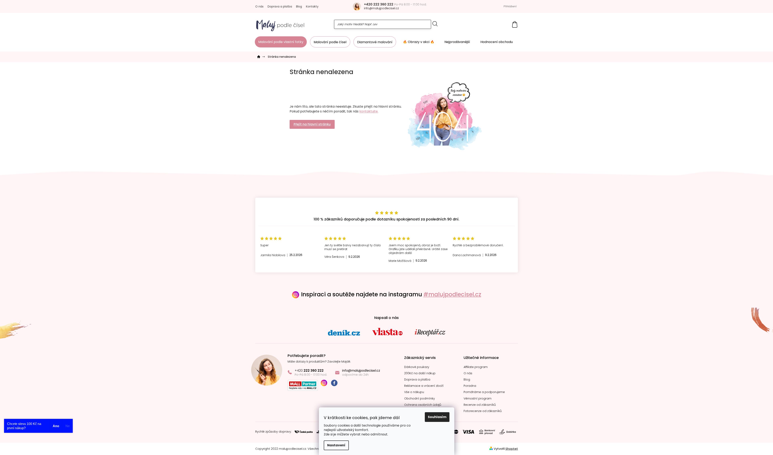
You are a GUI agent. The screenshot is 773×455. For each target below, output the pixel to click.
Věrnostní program (477, 398)
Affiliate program (476, 367)
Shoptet (511, 449)
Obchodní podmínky (419, 398)
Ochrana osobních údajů (422, 405)
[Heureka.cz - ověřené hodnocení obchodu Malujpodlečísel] (386, 194)
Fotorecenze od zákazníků (483, 411)
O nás (259, 6)
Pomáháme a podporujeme (484, 392)
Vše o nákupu (414, 392)
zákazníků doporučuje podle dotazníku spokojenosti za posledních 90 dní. (386, 219)
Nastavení (336, 445)
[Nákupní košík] (514, 24)
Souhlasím (437, 417)
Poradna (470, 386)
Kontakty (312, 6)
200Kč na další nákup (420, 373)
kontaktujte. (368, 111)
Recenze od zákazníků (480, 405)
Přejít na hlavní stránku (312, 124)
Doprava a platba (280, 6)
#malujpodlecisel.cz (452, 294)
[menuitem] (281, 41)
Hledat (435, 24)
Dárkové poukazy (416, 367)
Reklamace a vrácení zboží (424, 386)
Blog (299, 6)
